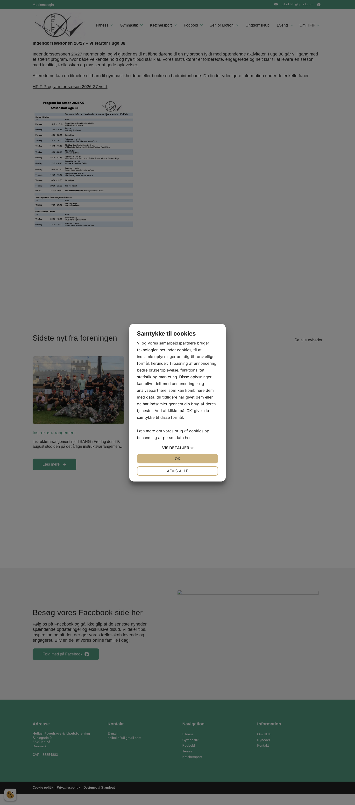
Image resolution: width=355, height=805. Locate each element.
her (188, 437)
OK (177, 458)
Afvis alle (177, 470)
